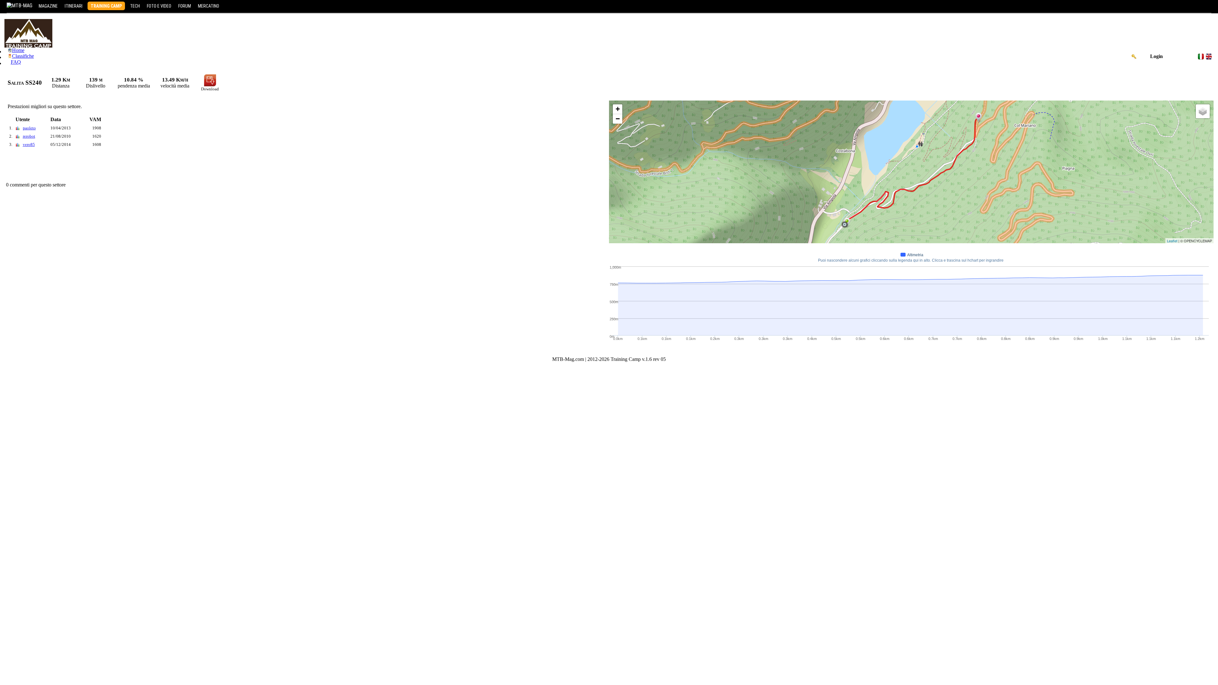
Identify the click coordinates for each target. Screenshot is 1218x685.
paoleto (29, 128)
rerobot (29, 136)
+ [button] (618, 109)
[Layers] (1203, 111)
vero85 (29, 144)
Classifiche (23, 56)
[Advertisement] (119, 166)
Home (18, 50)
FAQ (16, 62)
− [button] (618, 119)
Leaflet (1172, 240)
